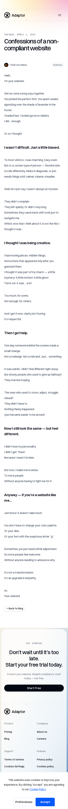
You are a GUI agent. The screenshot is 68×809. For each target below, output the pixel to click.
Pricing (8, 731)
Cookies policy (45, 766)
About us (42, 731)
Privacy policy (45, 759)
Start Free (34, 688)
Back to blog (16, 608)
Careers (41, 738)
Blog (6, 738)
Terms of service (14, 759)
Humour (57, 64)
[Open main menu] (59, 15)
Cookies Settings (14, 766)
